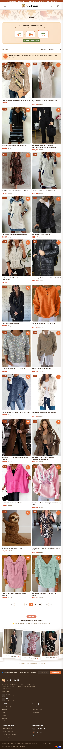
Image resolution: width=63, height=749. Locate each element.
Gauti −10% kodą (31, 384)
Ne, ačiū (31, 387)
